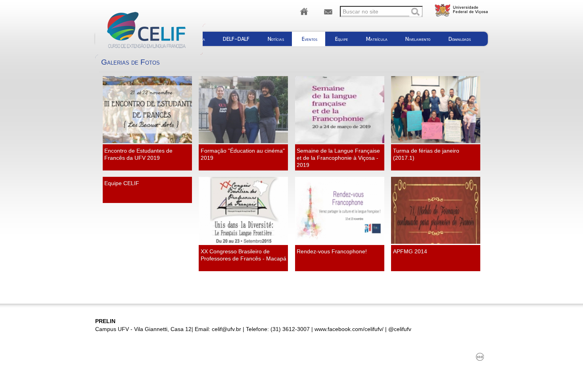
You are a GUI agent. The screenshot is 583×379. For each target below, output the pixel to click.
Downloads (460, 38)
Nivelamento (417, 38)
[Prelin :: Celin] (157, 30)
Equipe (341, 38)
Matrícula (376, 38)
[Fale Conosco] (328, 12)
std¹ (480, 357)
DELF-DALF (236, 38)
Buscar (415, 12)
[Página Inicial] (304, 12)
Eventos (309, 38)
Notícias (276, 38)
